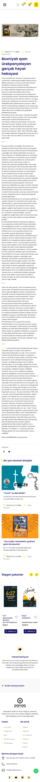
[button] (31, 574)
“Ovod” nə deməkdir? (14, 493)
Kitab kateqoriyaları (14, 685)
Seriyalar (26, 739)
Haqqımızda (8, 731)
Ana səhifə (7, 727)
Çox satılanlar (27, 735)
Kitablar (25, 727)
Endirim (25, 743)
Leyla (4, 348)
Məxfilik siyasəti (9, 739)
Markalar (26, 731)
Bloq (5, 735)
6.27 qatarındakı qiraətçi (7, 618)
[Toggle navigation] (36, 4)
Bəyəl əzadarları (26, 617)
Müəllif (25, 747)
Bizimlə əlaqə (8, 743)
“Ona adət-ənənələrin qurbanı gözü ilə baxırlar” (19, 543)
